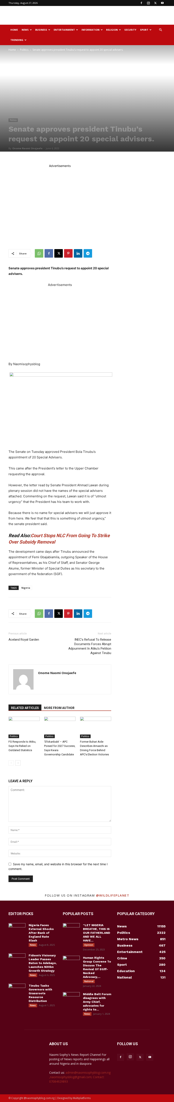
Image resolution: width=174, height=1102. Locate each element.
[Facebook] (141, 3)
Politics (24, 50)
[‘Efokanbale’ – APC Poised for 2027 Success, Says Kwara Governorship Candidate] (59, 727)
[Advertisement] (115, 15)
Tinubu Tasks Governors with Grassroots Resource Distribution (40, 993)
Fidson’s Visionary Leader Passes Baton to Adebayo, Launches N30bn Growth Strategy (43, 963)
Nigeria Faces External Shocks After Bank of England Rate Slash (41, 932)
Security (130, 29)
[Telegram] (88, 253)
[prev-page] (11, 763)
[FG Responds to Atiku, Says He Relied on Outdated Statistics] (24, 727)
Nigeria (25, 587)
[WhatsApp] (39, 253)
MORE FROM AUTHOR (59, 708)
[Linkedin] (78, 253)
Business (41, 29)
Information (90, 29)
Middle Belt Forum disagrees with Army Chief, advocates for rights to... (97, 1001)
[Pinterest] (68, 253)
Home (14, 29)
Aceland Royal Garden (23, 639)
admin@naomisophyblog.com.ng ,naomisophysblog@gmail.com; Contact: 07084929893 (80, 1076)
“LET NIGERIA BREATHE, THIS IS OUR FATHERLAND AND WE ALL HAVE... (96, 932)
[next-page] (18, 763)
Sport (144, 29)
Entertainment (64, 29)
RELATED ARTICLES (25, 708)
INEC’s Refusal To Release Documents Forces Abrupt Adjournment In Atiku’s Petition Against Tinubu (89, 646)
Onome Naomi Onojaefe (27, 148)
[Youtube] (162, 3)
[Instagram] (148, 3)
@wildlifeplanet (112, 895)
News (25, 29)
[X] (155, 3)
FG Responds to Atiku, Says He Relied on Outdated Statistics (22, 746)
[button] (160, 30)
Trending (16, 40)
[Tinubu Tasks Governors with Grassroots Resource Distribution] (16, 990)
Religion (112, 29)
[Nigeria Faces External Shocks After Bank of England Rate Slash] (16, 929)
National (89, 981)
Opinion (88, 944)
